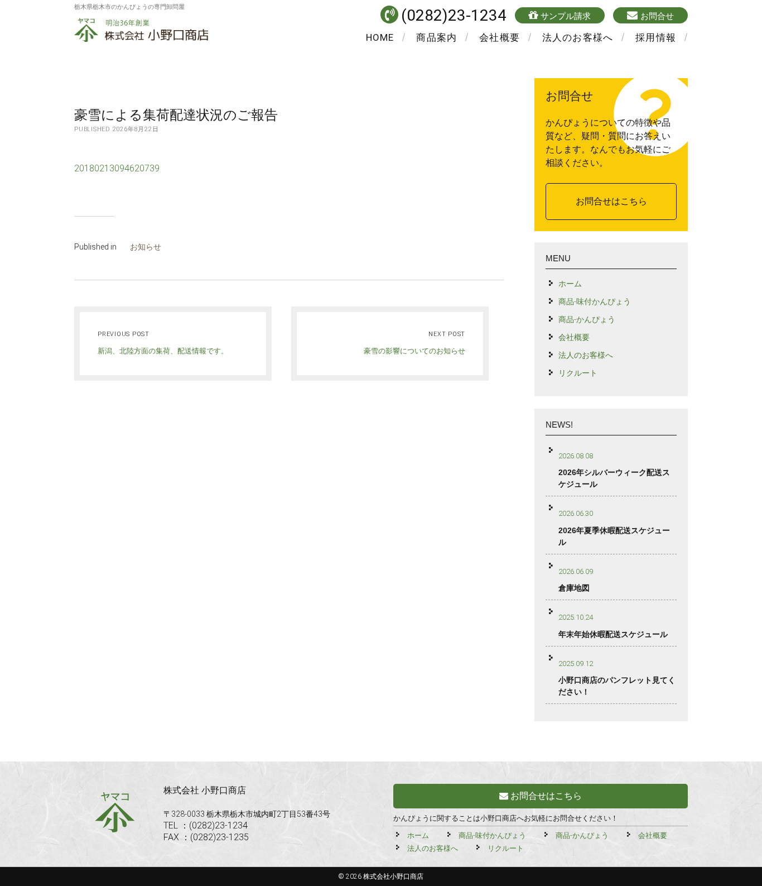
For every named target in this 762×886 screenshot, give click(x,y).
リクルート (577, 372)
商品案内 (436, 37)
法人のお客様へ (577, 37)
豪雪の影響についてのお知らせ (414, 351)
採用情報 (655, 37)
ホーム (570, 283)
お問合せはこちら (611, 201)
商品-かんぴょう (586, 319)
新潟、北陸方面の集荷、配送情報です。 (163, 351)
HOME (380, 37)
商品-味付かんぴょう (594, 301)
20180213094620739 (117, 168)
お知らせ (145, 246)
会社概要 (499, 37)
